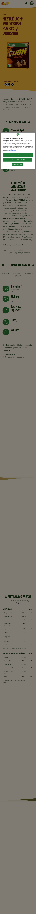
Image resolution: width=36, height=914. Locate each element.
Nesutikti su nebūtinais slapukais (17, 159)
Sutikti (18, 155)
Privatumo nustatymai (17, 164)
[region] (18, 150)
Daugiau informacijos (11, 150)
